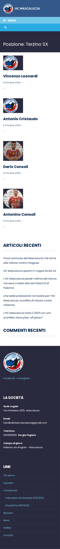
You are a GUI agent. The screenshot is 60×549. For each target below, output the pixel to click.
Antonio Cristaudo (20, 118)
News (6, 520)
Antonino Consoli (19, 214)
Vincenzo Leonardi (20, 76)
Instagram (24, 378)
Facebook (9, 378)
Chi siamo (9, 475)
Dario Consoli (15, 166)
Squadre (8, 483)
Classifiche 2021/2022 (17, 505)
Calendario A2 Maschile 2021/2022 (24, 498)
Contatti (8, 535)
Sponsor (8, 513)
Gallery (7, 527)
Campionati (10, 490)
